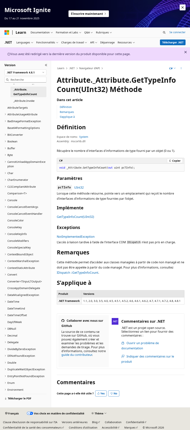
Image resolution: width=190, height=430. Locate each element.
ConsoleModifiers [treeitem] (18, 241)
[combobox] (25, 72)
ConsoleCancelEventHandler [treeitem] (24, 213)
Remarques (67, 112)
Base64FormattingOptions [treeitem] (23, 128)
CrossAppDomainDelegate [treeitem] (23, 288)
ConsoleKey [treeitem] (14, 227)
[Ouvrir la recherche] (164, 32)
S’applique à (67, 116)
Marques (129, 427)
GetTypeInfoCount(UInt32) (75, 217)
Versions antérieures (75, 422)
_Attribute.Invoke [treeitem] (24, 101)
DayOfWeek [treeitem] (14, 322)
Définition (66, 107)
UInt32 (79, 187)
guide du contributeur (76, 355)
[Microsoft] (6, 32)
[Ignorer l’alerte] (183, 7)
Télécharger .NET (173, 42)
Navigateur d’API (89, 68)
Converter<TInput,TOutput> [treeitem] (24, 281)
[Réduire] (46, 65)
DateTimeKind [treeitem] (16, 308)
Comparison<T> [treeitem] (17, 193)
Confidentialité (135, 422)
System (83, 137)
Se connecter (177, 32)
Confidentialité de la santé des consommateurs (32, 427)
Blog (95, 422)
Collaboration (113, 422)
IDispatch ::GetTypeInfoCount (77, 273)
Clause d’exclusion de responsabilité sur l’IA (30, 422)
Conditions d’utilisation (83, 427)
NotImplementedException (76, 237)
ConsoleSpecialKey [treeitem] (19, 247)
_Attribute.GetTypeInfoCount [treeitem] (25, 92)
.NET (72, 68)
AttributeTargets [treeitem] (17, 107)
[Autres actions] (181, 68)
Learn (60, 68)
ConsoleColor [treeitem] (15, 220)
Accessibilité (109, 427)
